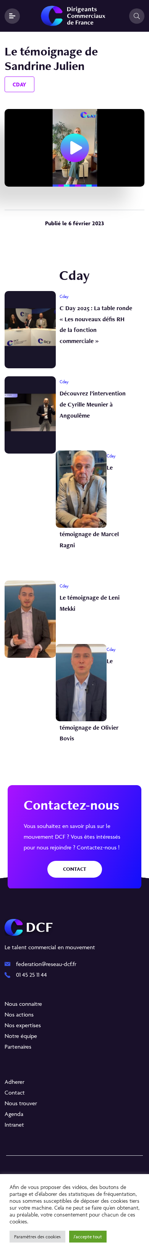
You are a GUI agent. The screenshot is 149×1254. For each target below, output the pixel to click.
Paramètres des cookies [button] (37, 1236)
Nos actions (19, 1014)
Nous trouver (21, 1103)
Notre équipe (21, 1035)
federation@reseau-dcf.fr (46, 964)
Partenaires (18, 1046)
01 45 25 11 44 (31, 974)
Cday (19, 84)
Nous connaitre (23, 1003)
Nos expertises (23, 1025)
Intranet (14, 1124)
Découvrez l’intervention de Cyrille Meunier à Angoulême (93, 404)
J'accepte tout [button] (88, 1236)
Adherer (14, 1081)
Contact (74, 869)
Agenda (14, 1113)
